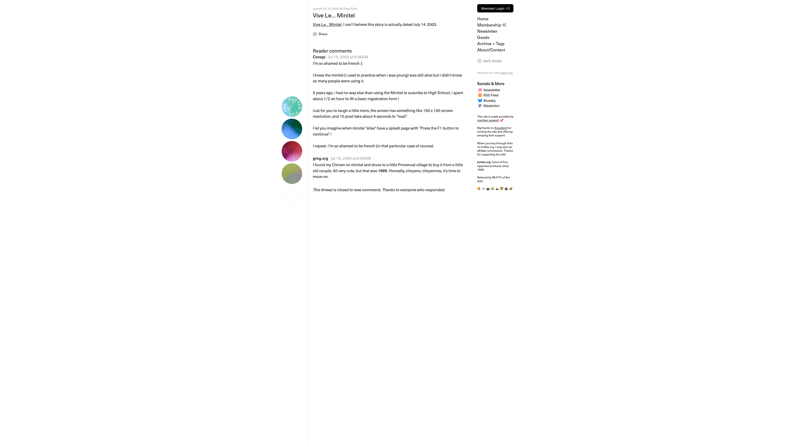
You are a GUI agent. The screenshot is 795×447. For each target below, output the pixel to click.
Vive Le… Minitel (327, 24)
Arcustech (500, 128)
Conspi (319, 57)
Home (482, 19)
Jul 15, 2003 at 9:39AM (348, 57)
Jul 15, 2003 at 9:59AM (351, 158)
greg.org (320, 158)
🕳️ (497, 188)
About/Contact (491, 50)
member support (488, 120)
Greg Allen (350, 8)
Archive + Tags (491, 43)
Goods (483, 37)
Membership (489, 25)
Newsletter (487, 31)
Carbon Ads (506, 72)
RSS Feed (491, 95)
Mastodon (491, 105)
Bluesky (489, 100)
